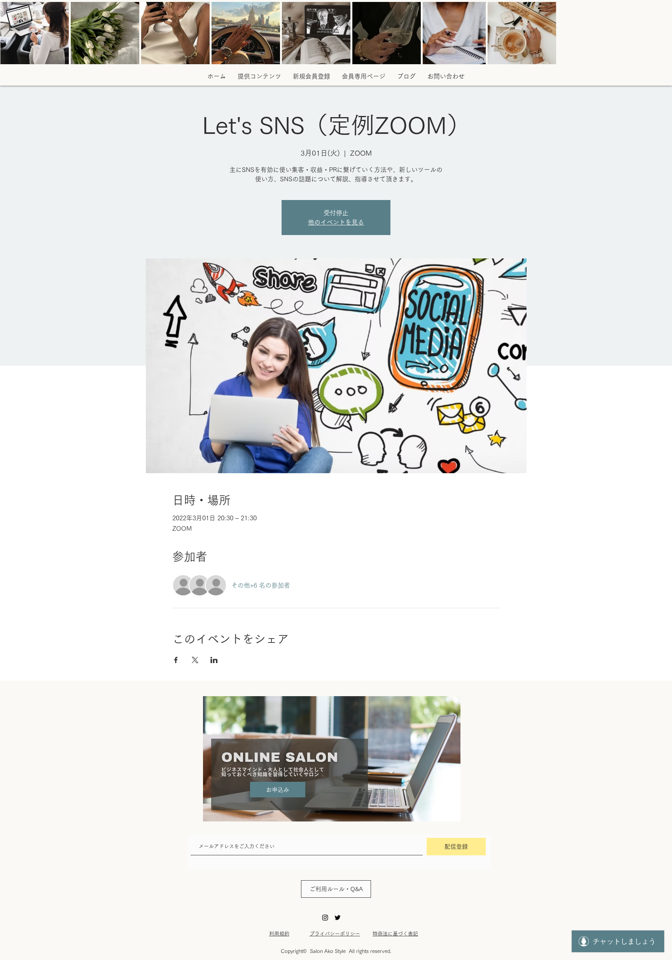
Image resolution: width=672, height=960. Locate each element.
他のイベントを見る (336, 222)
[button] (406, 76)
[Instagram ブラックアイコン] (325, 917)
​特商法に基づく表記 (395, 933)
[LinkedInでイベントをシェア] (214, 660)
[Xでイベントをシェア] (195, 660)
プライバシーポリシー (335, 933)
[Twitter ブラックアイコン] (337, 917)
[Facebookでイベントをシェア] (176, 660)
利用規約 (279, 933)
